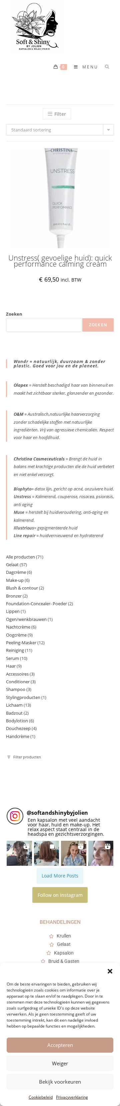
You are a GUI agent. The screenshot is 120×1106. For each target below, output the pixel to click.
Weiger (60, 1063)
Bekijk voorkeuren (60, 1081)
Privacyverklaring (72, 1097)
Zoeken (14, 314)
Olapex (21, 385)
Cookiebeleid (41, 1097)
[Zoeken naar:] (105, 67)
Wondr (22, 361)
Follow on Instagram (60, 895)
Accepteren (60, 1045)
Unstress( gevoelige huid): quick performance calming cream (60, 261)
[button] (110, 971)
